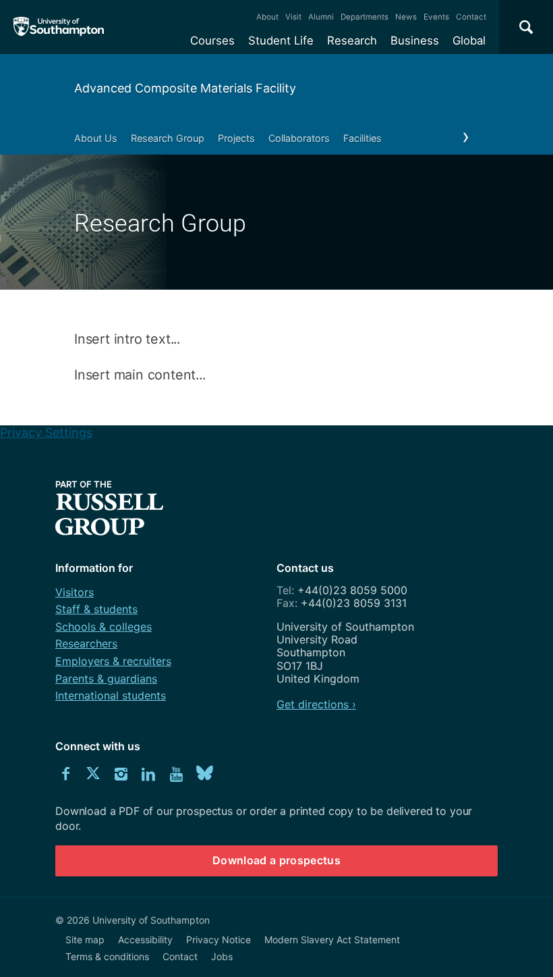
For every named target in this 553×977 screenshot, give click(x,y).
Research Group (167, 138)
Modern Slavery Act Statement (332, 939)
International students (110, 695)
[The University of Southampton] (59, 27)
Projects (236, 138)
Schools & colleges (103, 626)
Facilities (362, 138)
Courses (212, 40)
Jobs (222, 956)
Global (469, 40)
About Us (95, 138)
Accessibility (145, 939)
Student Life (281, 40)
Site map (85, 939)
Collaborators (299, 138)
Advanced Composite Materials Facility (185, 88)
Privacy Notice (218, 939)
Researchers (86, 643)
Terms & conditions (107, 956)
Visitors (74, 592)
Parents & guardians (106, 678)
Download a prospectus (276, 860)
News (406, 17)
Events (436, 17)
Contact (471, 17)
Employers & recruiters (113, 661)
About (267, 17)
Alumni (321, 17)
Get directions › (316, 704)
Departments (364, 17)
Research (352, 40)
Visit (293, 17)
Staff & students (96, 609)
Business (414, 40)
